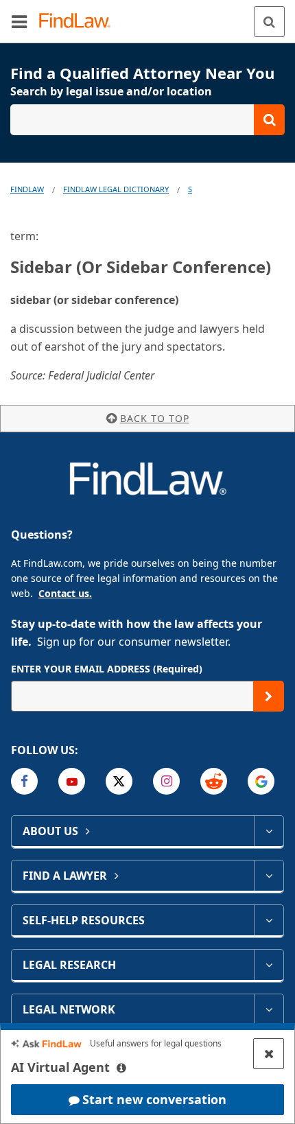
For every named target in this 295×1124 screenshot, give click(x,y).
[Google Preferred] (261, 781)
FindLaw (27, 189)
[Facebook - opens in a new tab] (24, 781)
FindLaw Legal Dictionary (116, 189)
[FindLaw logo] (79, 21)
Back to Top (154, 418)
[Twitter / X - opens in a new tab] (119, 781)
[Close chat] (268, 1053)
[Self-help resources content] (268, 920)
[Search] (269, 21)
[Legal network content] (268, 1009)
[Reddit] (213, 781)
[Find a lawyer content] (268, 875)
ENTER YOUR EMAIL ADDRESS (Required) (106, 668)
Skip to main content (148, 15)
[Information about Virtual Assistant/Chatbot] (121, 1067)
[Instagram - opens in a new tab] (166, 781)
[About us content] (268, 831)
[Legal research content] (268, 965)
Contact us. (65, 593)
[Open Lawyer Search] (147, 119)
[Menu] (19, 21)
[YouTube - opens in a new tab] (71, 781)
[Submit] (268, 696)
